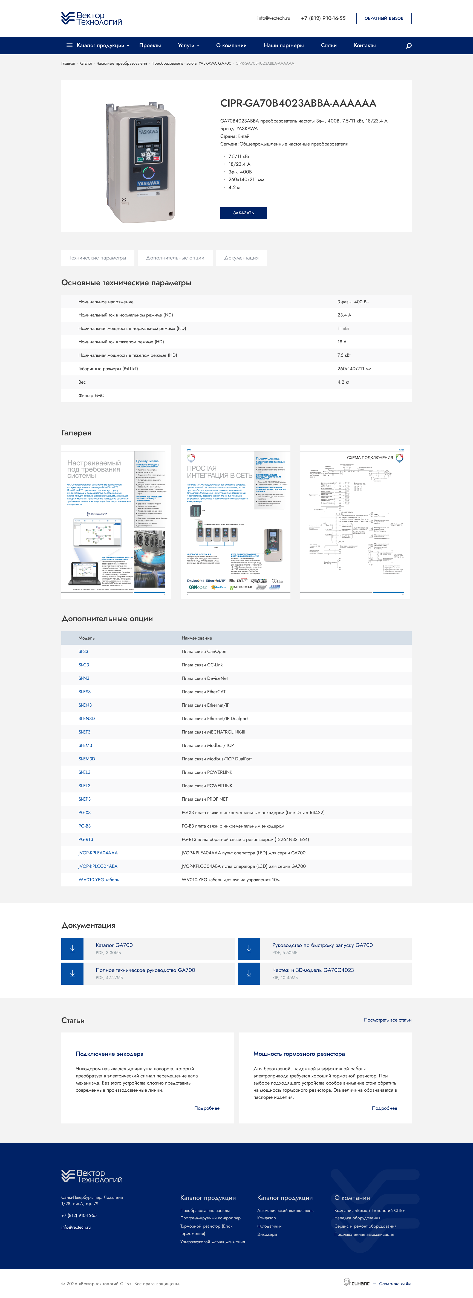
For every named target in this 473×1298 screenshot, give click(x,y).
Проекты (150, 45)
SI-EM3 (85, 745)
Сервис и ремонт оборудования (365, 1226)
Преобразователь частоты (205, 1210)
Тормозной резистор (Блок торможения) (206, 1230)
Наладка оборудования (357, 1218)
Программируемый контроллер (210, 1218)
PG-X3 (85, 812)
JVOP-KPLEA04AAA (98, 852)
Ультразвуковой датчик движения (212, 1242)
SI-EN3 (85, 705)
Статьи (329, 45)
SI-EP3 (85, 799)
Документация (241, 258)
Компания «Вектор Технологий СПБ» (369, 1210)
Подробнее (207, 1108)
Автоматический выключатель (285, 1210)
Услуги (186, 45)
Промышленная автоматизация (364, 1234)
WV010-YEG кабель (99, 879)
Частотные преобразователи (122, 63)
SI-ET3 (84, 732)
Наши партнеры (284, 45)
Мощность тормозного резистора (299, 1053)
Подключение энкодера (109, 1053)
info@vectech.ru (273, 18)
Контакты (365, 45)
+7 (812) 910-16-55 (323, 18)
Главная (68, 63)
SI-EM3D (87, 758)
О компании (231, 45)
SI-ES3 (85, 691)
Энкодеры (267, 1234)
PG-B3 (85, 826)
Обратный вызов (384, 18)
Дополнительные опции (175, 258)
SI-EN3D (87, 718)
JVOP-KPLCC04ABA (98, 866)
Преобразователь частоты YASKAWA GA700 (191, 63)
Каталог (85, 63)
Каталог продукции (100, 45)
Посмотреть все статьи (388, 1020)
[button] (117, 522)
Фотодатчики (269, 1226)
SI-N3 (84, 678)
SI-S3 (83, 651)
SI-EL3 (84, 772)
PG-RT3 (86, 839)
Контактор (266, 1218)
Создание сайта (395, 1283)
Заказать (243, 213)
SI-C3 (84, 664)
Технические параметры (98, 258)
